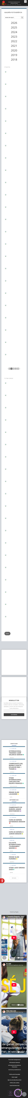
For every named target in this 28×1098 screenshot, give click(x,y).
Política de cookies (14, 1082)
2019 (14, 55)
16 (18, 368)
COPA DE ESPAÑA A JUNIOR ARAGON (16, 833)
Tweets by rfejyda (14, 912)
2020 (14, 50)
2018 (14, 59)
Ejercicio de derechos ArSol (14, 1080)
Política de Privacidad (14, 1074)
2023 (14, 36)
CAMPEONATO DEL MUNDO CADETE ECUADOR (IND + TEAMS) (16, 766)
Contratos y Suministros (14, 1069)
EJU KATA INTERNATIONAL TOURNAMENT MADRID (15, 845)
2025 (14, 27)
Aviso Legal (14, 1077)
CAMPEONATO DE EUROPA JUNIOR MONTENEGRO (15, 809)
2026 (14, 23)
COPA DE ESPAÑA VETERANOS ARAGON (17, 821)
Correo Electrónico (14, 708)
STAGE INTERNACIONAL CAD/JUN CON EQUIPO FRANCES (15, 780)
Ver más (14, 878)
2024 (14, 32)
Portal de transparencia (15, 1059)
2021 (14, 46)
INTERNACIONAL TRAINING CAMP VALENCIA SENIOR (15, 753)
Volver (7, 633)
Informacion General (14, 1062)
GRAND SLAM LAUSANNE (14, 793)
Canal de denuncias (14, 1085)
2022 (14, 41)
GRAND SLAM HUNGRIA (14, 858)
